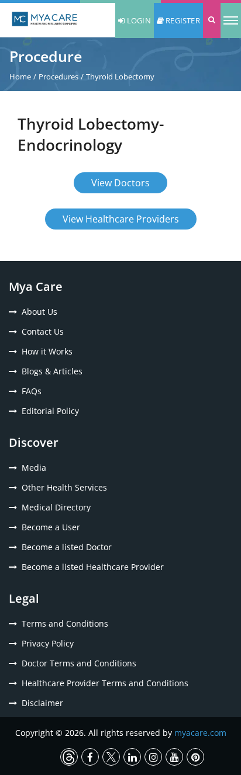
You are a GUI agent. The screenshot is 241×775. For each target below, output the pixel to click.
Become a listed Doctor (67, 546)
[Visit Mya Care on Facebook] (90, 757)
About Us (39, 311)
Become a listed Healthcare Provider (93, 566)
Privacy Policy (48, 643)
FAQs (32, 391)
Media (34, 467)
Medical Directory (56, 507)
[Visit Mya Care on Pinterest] (195, 757)
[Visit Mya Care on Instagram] (153, 757)
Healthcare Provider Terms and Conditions (105, 683)
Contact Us (43, 331)
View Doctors (120, 182)
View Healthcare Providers (121, 219)
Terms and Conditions (65, 623)
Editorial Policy (50, 410)
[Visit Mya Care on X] (111, 757)
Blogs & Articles (52, 371)
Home (20, 76)
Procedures (58, 76)
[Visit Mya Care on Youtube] (174, 757)
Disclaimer (42, 702)
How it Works (47, 351)
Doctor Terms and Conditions (79, 663)
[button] (212, 20)
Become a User (51, 527)
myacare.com (200, 732)
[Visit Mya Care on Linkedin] (132, 757)
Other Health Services (64, 487)
